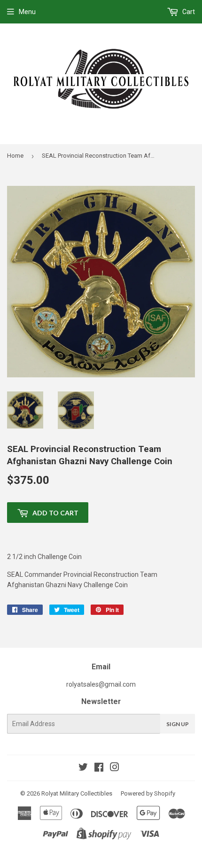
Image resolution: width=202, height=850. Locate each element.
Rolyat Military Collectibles (76, 793)
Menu (27, 11)
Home (15, 155)
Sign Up (177, 723)
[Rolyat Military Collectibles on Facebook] (99, 768)
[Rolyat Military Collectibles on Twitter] (83, 768)
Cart (188, 11)
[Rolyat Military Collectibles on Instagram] (114, 768)
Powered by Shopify (148, 793)
